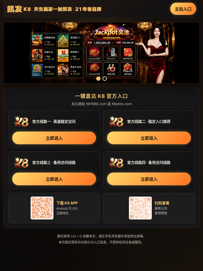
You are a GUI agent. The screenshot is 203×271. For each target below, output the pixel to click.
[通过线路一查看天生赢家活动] (101, 52)
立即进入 (54, 138)
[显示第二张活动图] (105, 78)
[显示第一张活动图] (98, 78)
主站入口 (183, 9)
